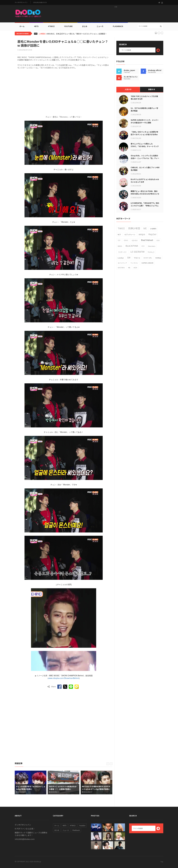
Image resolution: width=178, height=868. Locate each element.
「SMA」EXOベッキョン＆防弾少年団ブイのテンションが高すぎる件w (144, 133)
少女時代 (153, 228)
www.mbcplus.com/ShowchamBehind (63, 678)
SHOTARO (121, 267)
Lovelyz (121, 258)
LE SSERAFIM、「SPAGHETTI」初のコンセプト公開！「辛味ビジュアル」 (145, 204)
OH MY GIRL (147, 258)
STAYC (126, 240)
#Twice (51, 26)
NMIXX (120, 246)
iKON (135, 267)
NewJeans (151, 246)
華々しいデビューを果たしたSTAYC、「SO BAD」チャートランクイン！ (145, 146)
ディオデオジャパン (21, 2)
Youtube (82, 825)
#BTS (36, 26)
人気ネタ (128, 89)
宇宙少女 (137, 258)
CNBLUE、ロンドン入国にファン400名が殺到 (145, 168)
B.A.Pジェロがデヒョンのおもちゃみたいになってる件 (145, 180)
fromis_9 (151, 252)
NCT (119, 234)
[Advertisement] (115, 14)
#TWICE (73, 825)
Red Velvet (147, 240)
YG (129, 267)
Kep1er (152, 234)
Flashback (118, 26)
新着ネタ (151, 89)
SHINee (158, 258)
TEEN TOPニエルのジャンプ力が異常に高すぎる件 (144, 97)
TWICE (121, 228)
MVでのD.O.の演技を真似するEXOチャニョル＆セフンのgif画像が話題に (63, 787)
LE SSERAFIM (137, 251)
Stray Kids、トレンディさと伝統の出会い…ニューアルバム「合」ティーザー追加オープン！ (145, 158)
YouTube (68, 26)
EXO (158, 240)
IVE (145, 228)
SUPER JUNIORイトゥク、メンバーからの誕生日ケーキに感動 (145, 121)
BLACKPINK (131, 245)
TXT (119, 240)
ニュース (100, 26)
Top (161, 861)
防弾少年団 (134, 228)
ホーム (21, 26)
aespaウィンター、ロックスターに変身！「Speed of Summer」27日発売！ (76, 34)
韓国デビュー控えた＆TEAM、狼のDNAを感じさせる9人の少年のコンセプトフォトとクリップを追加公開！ (145, 194)
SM (128, 257)
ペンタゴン (134, 263)
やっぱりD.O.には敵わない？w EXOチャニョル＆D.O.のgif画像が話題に (96, 787)
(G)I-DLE (135, 240)
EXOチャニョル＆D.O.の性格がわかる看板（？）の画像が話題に (30, 787)
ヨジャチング (122, 263)
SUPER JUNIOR (147, 263)
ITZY (143, 246)
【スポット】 (122, 252)
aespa (142, 234)
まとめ (84, 26)
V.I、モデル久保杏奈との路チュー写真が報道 (144, 109)
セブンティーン (129, 234)
